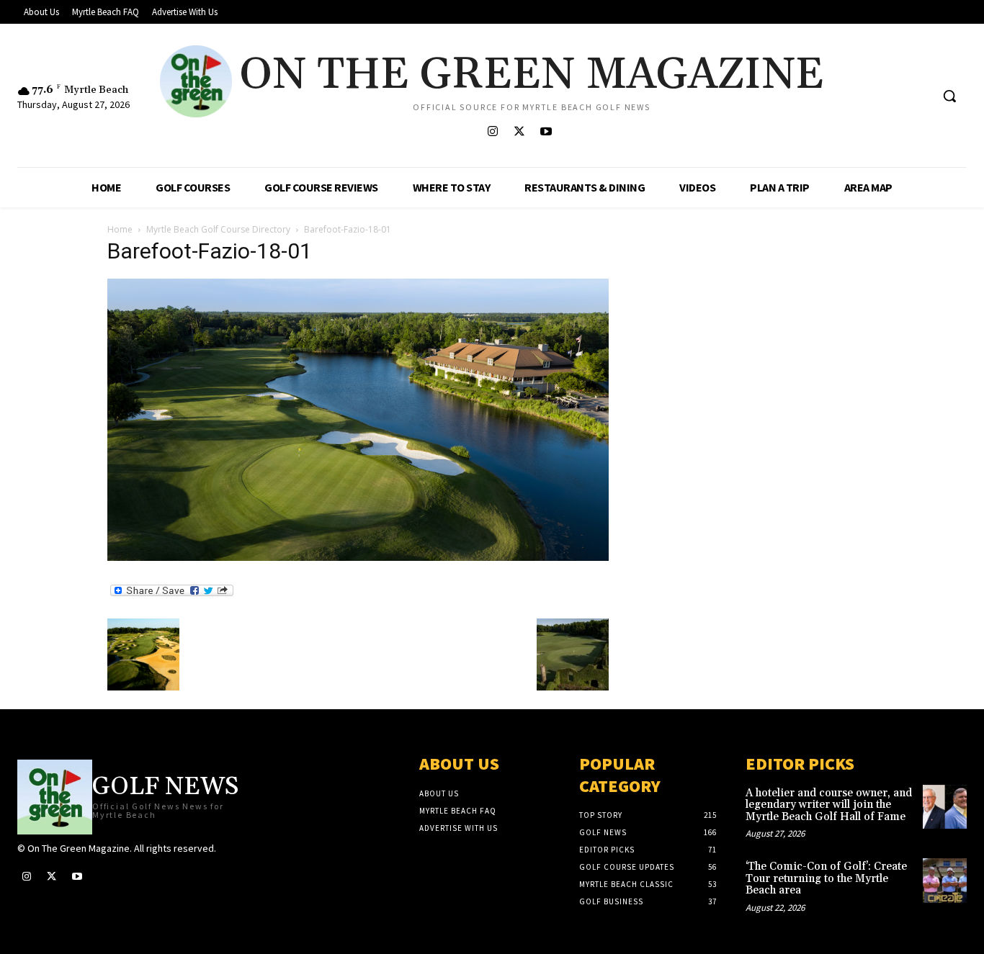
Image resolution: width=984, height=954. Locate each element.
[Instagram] (492, 132)
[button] (949, 95)
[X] (519, 132)
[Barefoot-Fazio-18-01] (358, 557)
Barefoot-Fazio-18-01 (209, 251)
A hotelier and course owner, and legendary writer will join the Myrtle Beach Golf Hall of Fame (829, 805)
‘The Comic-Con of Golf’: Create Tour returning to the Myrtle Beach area (826, 878)
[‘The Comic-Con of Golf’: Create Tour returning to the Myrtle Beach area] (945, 880)
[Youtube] (545, 132)
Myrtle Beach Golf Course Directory (218, 229)
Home (120, 229)
